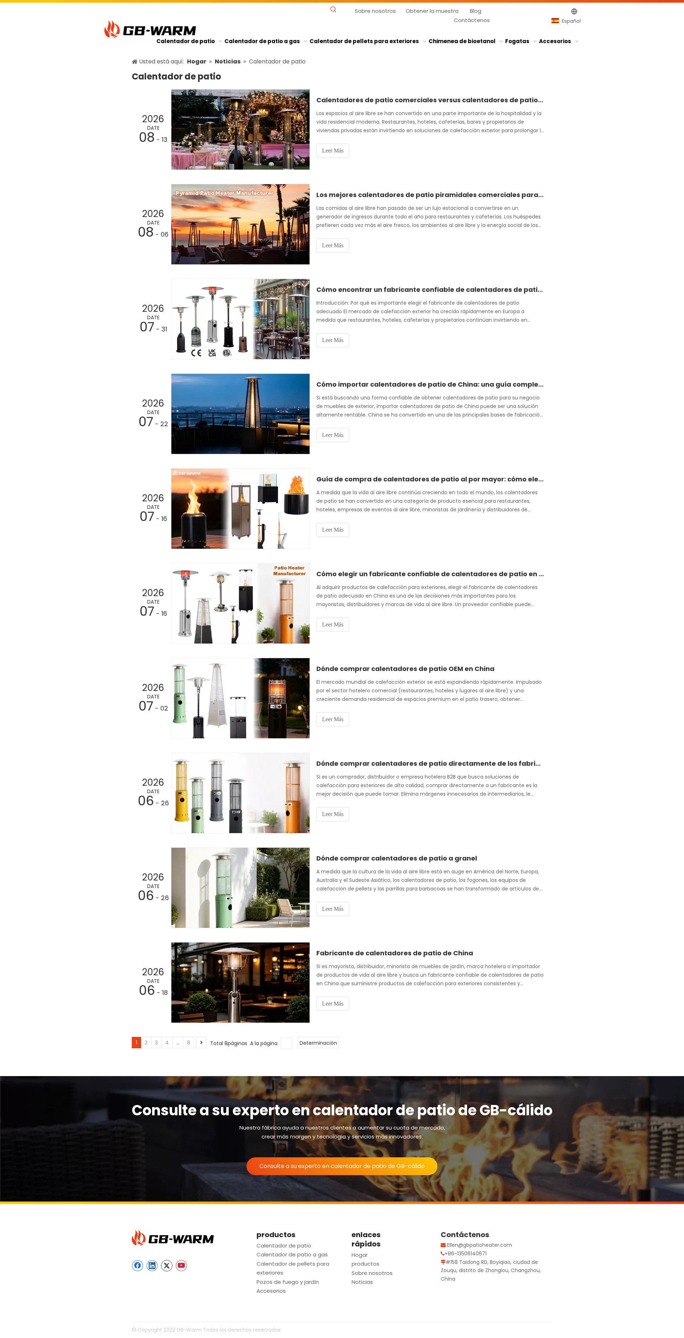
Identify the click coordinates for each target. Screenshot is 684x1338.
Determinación (318, 1043)
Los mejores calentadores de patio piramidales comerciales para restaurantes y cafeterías (430, 194)
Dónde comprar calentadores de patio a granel (396, 858)
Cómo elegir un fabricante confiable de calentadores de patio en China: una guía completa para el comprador (430, 573)
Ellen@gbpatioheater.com (479, 1245)
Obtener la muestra (432, 11)
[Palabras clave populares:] (333, 10)
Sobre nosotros (375, 11)
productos (365, 1263)
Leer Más (332, 151)
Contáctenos (472, 20)
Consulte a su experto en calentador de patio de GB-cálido (342, 1166)
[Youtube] (181, 1265)
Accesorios (271, 1291)
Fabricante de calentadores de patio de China (394, 953)
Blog (475, 11)
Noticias (362, 1282)
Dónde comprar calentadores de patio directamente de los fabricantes (430, 763)
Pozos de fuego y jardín (287, 1282)
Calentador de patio (283, 1245)
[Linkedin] (152, 1265)
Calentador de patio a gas (292, 1254)
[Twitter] (166, 1265)
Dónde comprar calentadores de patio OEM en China (405, 668)
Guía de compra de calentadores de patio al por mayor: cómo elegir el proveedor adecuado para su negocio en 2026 (430, 479)
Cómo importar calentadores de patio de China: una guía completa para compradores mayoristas (430, 384)
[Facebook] (137, 1265)
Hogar (360, 1255)
